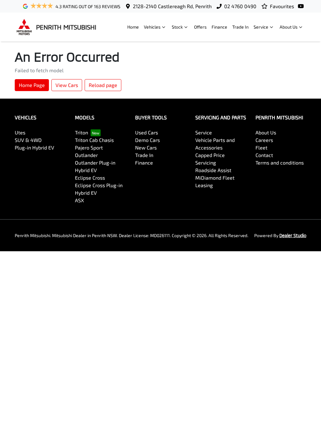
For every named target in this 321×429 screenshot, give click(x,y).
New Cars (146, 147)
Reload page (103, 85)
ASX (79, 200)
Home (133, 27)
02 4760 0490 (240, 6)
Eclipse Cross (90, 178)
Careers (264, 140)
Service (261, 27)
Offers (200, 27)
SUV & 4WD (28, 140)
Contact (264, 155)
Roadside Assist (213, 170)
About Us (288, 27)
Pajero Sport (89, 147)
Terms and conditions (279, 163)
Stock (177, 27)
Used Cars (146, 132)
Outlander (86, 155)
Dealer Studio (292, 235)
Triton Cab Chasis (94, 140)
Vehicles (152, 27)
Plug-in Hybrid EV (34, 147)
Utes (20, 132)
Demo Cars (147, 140)
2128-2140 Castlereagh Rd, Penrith (172, 6)
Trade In (240, 27)
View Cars (66, 85)
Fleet (261, 147)
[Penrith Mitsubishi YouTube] (302, 6)
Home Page (32, 85)
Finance (219, 27)
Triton (81, 132)
